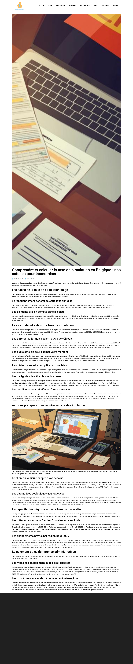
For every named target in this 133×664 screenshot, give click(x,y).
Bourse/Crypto (85, 6)
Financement (60, 6)
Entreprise (72, 6)
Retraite (41, 6)
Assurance (105, 6)
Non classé (30, 279)
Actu (95, 6)
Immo (50, 6)
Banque (115, 6)
